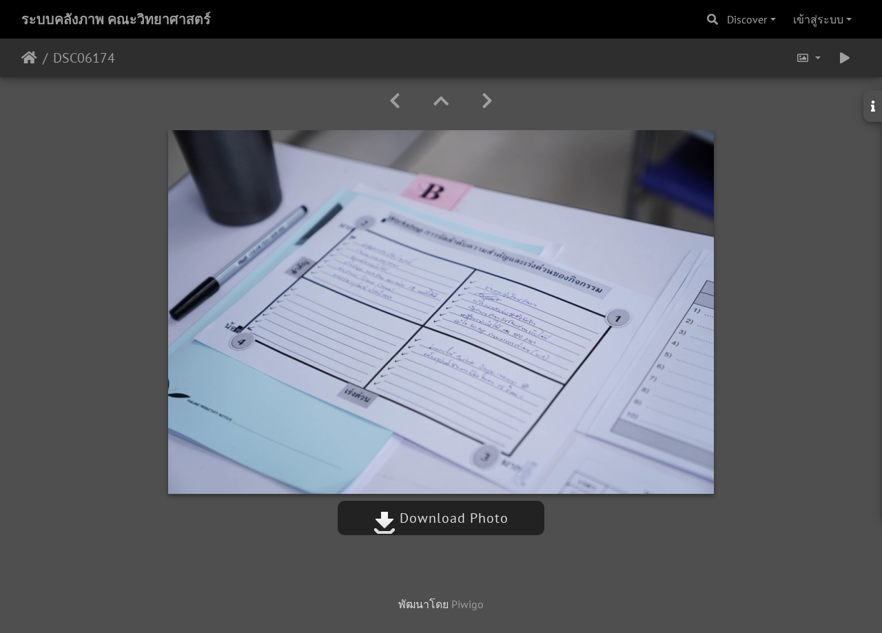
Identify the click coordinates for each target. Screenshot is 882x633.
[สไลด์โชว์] (845, 58)
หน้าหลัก (29, 58)
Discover (747, 19)
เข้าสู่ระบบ (818, 19)
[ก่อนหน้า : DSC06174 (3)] (395, 101)
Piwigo (467, 604)
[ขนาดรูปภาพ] (808, 58)
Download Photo (452, 518)
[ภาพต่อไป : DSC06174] (487, 101)
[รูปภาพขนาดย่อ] (441, 101)
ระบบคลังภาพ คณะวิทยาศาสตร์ (116, 19)
